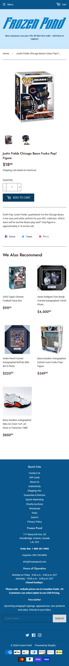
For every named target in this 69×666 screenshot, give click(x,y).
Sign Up (59, 618)
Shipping (7, 170)
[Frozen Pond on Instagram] (40, 635)
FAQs (34, 513)
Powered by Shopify (45, 645)
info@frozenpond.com (34, 561)
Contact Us (34, 473)
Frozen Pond (25, 645)
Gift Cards (34, 477)
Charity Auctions (34, 504)
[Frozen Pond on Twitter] (27, 635)
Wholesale (34, 508)
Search (34, 517)
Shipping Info (34, 490)
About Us (34, 482)
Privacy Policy (34, 521)
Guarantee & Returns (34, 495)
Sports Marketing (34, 499)
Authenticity (34, 486)
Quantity (8, 180)
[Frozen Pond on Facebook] (34, 635)
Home (6, 53)
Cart (63, 4)
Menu (10, 4)
